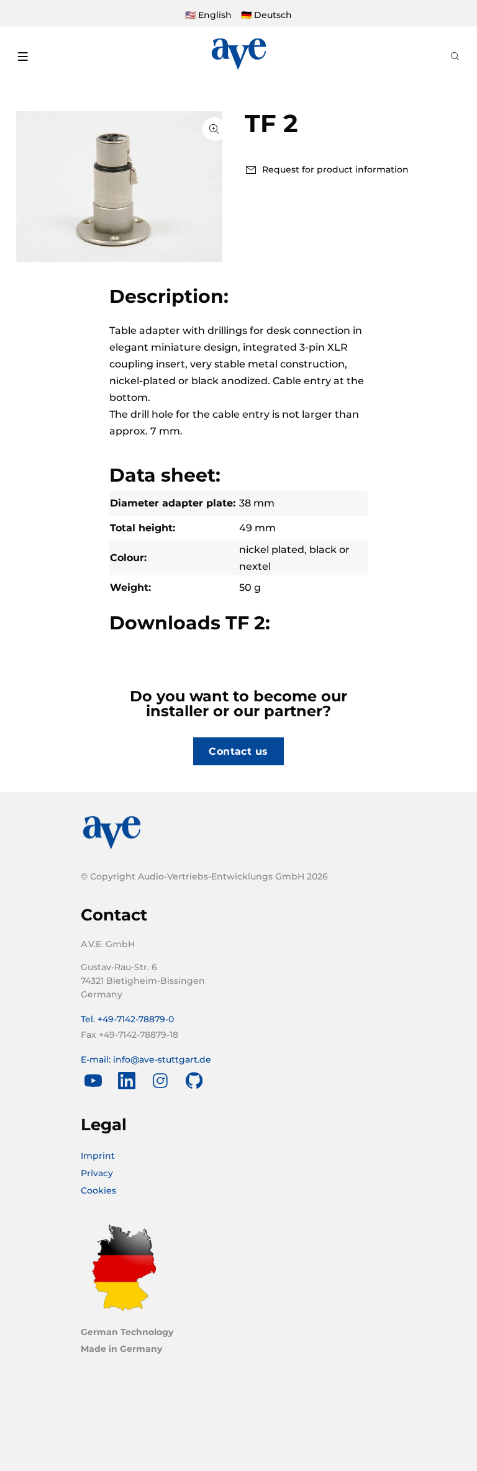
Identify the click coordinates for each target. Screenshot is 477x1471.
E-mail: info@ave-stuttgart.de (146, 1059)
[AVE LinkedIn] (126, 1080)
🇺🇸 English (208, 14)
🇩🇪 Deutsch (266, 14)
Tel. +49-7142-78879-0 (127, 1019)
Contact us (238, 751)
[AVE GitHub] (193, 1080)
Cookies (98, 1190)
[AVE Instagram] (160, 1080)
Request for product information (335, 169)
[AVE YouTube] (93, 1080)
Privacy (97, 1173)
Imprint (98, 1155)
